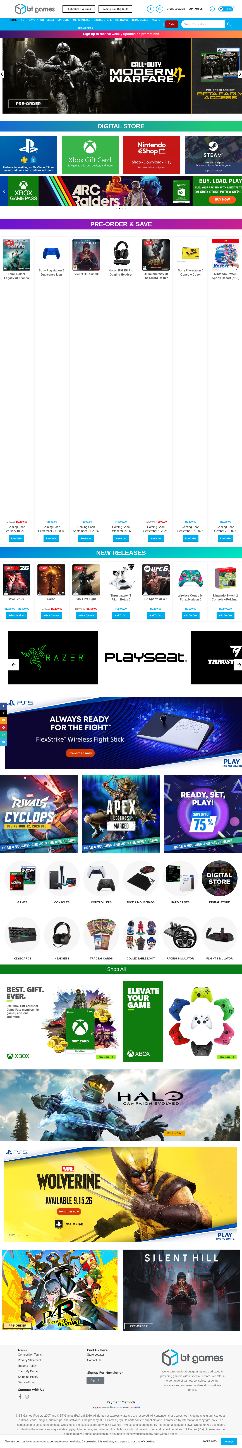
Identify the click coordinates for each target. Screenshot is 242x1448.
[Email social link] (3, 720)
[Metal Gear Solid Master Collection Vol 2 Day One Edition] (225, 580)
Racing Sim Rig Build (115, 9)
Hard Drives (180, 902)
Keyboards (22, 958)
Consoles (62, 902)
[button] (4, 191)
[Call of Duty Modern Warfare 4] (121, 255)
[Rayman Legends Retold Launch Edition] (16, 255)
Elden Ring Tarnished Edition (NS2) (156, 274)
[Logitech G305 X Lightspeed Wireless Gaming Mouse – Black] (16, 578)
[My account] (212, 9)
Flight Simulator (219, 958)
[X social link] (3, 713)
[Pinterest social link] (3, 727)
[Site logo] (34, 8)
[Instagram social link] (159, 9)
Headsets (61, 958)
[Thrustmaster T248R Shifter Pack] (121, 578)
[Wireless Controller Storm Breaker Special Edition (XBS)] (156, 578)
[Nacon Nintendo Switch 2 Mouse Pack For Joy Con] (190, 578)
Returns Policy (27, 1365)
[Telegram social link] (3, 742)
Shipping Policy (28, 1376)
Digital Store (219, 902)
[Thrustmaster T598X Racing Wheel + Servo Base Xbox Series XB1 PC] (86, 578)
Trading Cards (101, 958)
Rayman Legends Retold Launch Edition (16, 278)
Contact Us (94, 1360)
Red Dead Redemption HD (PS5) (51, 603)
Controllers (101, 902)
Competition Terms (30, 1354)
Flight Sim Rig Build (78, 9)
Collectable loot (141, 958)
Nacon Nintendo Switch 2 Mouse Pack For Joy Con (190, 599)
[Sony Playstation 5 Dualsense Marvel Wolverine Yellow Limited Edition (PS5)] (225, 253)
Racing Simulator (180, 958)
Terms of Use (26, 1382)
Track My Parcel (28, 1371)
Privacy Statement (29, 1360)
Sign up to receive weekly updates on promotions (121, 34)
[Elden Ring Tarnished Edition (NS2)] (156, 253)
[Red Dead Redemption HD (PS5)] (51, 580)
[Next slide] (240, 74)
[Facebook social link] (150, 9)
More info (210, 1441)
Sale (171, 24)
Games (22, 902)
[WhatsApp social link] (3, 734)
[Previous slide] (2, 74)
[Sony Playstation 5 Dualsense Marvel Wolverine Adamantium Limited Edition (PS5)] (190, 253)
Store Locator (95, 1354)
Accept (228, 1441)
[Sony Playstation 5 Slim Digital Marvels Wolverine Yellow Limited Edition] (86, 253)
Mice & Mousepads (141, 902)
